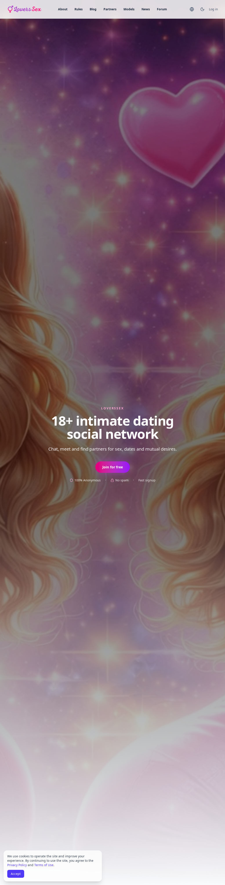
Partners (109, 9)
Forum (162, 9)
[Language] (192, 9)
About (62, 9)
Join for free (112, 467)
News (146, 9)
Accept (16, 874)
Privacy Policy (17, 865)
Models (128, 9)
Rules (78, 9)
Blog (93, 9)
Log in (213, 9)
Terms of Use (43, 865)
